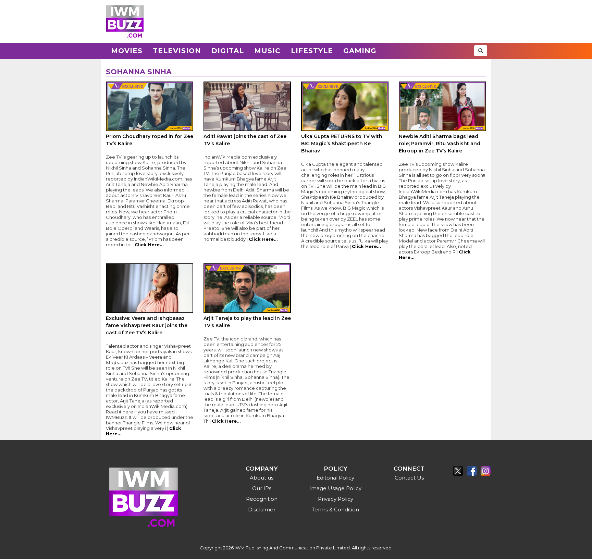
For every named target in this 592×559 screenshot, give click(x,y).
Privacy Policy (335, 499)
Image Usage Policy (335, 488)
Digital (227, 51)
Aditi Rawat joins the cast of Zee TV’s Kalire (245, 140)
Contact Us (409, 477)
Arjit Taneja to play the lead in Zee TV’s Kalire (247, 321)
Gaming (360, 51)
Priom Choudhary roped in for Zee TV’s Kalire (149, 140)
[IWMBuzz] (125, 21)
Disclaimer (261, 509)
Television (177, 51)
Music (267, 51)
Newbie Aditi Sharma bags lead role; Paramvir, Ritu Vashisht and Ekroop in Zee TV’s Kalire (439, 143)
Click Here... (149, 244)
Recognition (262, 499)
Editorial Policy (335, 477)
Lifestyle (312, 51)
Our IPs (261, 488)
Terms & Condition (335, 509)
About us (261, 477)
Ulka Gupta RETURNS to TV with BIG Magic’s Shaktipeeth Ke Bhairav (341, 143)
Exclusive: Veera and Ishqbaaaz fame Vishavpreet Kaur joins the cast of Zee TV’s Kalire (146, 325)
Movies (127, 51)
